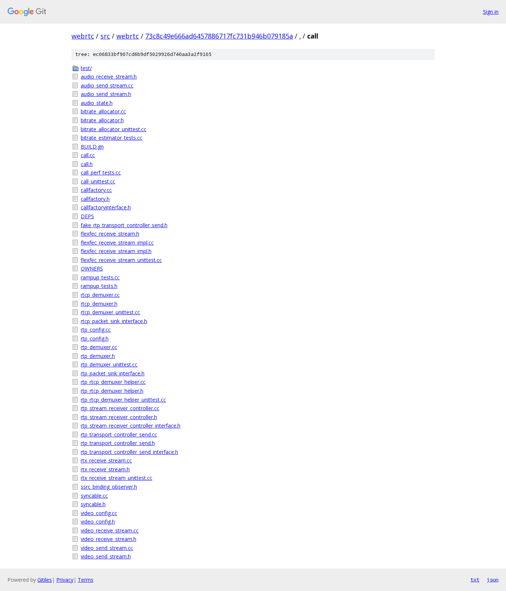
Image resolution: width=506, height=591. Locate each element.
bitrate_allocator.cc (103, 111)
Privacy (64, 579)
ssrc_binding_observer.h (109, 486)
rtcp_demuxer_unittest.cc (110, 312)
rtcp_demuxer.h (99, 303)
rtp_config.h (95, 338)
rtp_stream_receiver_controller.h (119, 417)
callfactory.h (95, 198)
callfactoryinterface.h (106, 207)
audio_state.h (97, 102)
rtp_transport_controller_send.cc (119, 434)
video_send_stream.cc (107, 547)
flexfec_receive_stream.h (110, 233)
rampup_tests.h (99, 285)
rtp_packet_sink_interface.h (112, 373)
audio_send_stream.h (106, 93)
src (105, 35)
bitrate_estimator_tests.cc (111, 137)
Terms (85, 579)
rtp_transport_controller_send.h (118, 442)
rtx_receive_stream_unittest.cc (116, 477)
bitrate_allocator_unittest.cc (113, 129)
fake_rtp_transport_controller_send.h (124, 225)
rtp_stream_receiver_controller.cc (120, 408)
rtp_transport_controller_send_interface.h (129, 451)
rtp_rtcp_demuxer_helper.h (112, 390)
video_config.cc (99, 513)
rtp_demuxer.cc (99, 347)
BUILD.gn (92, 146)
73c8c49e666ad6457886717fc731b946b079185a (219, 35)
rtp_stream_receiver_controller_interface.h (130, 425)
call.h (87, 163)
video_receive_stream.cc (110, 530)
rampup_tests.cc (100, 277)
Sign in (491, 11)
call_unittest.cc (98, 181)
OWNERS (92, 268)
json (493, 579)
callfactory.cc (96, 189)
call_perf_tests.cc (101, 172)
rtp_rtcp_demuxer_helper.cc (113, 381)
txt (474, 579)
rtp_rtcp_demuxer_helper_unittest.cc (123, 399)
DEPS (87, 216)
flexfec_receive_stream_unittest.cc (121, 259)
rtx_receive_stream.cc (106, 460)
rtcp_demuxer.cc (100, 294)
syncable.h (93, 504)
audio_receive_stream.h (109, 76)
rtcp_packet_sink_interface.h (114, 321)
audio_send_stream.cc (107, 85)
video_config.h (98, 521)
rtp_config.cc (96, 329)
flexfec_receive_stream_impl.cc (117, 242)
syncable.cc (94, 495)
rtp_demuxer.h (98, 355)
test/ (86, 68)
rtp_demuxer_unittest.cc (109, 364)
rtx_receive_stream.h (105, 469)
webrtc (82, 35)
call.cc (88, 155)
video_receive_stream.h (108, 538)
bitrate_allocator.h (102, 120)
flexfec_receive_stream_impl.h (116, 251)
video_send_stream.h (106, 556)
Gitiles (44, 579)
